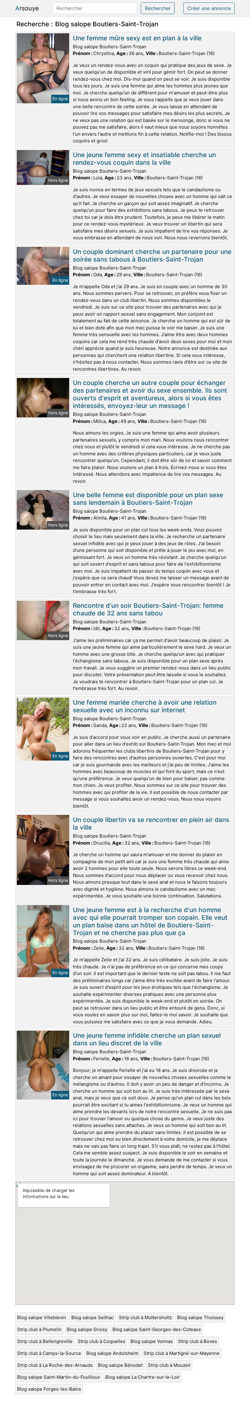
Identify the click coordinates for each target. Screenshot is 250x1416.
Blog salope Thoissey (200, 1317)
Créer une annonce (209, 8)
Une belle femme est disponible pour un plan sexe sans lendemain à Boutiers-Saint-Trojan (148, 498)
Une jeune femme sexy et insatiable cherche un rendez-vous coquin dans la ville (144, 158)
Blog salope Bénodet (120, 1365)
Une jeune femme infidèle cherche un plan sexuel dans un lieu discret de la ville (147, 1039)
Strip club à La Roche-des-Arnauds (55, 1365)
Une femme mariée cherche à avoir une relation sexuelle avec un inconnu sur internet (144, 706)
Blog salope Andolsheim (112, 1353)
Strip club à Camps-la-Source (49, 1353)
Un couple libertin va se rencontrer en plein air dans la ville (151, 823)
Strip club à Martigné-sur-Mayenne (182, 1353)
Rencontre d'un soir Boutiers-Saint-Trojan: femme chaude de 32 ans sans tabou (148, 609)
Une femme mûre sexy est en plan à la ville (137, 38)
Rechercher (158, 8)
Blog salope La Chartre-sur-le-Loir (142, 1377)
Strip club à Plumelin (39, 1329)
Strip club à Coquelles (101, 1341)
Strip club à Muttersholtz (145, 1317)
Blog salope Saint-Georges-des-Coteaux (156, 1329)
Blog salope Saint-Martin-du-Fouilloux (58, 1377)
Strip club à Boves (197, 1341)
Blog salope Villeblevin (41, 1317)
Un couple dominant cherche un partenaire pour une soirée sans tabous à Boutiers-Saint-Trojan (152, 255)
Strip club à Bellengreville (45, 1341)
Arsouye (27, 8)
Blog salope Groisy (87, 1329)
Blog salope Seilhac (92, 1317)
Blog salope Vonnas (151, 1341)
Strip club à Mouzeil (169, 1365)
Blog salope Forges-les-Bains (49, 1389)
